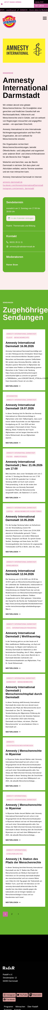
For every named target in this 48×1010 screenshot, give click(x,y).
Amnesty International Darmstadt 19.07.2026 (20, 406)
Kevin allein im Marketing (37, 10)
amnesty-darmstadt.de (12, 182)
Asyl (8, 628)
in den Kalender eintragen (22, 218)
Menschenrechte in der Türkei (28, 511)
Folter (9, 457)
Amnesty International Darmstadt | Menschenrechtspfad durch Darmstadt (24, 692)
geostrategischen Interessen (20, 746)
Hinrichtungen (20, 457)
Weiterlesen (13, 386)
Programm (8, 1007)
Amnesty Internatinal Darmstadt (21, 453)
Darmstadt (11, 682)
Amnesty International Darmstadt (21, 334)
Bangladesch (12, 565)
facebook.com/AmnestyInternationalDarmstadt (23, 185)
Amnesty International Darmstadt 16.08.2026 (20, 344)
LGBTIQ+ (10, 511)
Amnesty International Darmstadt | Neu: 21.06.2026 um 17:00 (24, 465)
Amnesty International (16, 796)
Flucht (9, 338)
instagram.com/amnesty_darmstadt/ (18, 188)
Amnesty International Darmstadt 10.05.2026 (20, 518)
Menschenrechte (21, 338)
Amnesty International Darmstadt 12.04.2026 (20, 572)
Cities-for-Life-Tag (14, 854)
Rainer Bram (12, 265)
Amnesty (10, 742)
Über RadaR (32, 1007)
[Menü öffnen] (44, 18)
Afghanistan (12, 396)
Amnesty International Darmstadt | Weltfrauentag (23, 634)
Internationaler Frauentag (24, 628)
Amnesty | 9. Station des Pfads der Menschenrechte (23, 860)
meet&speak (9, 10)
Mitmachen (20, 1007)
